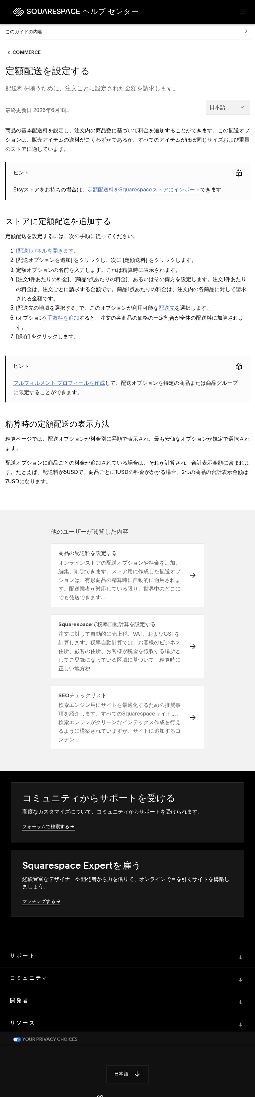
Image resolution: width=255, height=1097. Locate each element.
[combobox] (228, 107)
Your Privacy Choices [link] (49, 1039)
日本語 (121, 1074)
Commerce (27, 52)
